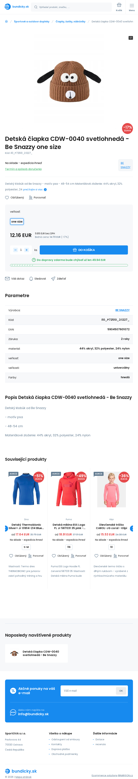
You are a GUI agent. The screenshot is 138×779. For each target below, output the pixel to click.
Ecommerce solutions (104, 775)
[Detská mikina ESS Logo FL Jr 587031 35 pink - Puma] (69, 489)
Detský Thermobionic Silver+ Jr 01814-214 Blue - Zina (26, 526)
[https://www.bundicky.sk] (6, 21)
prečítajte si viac (33, 189)
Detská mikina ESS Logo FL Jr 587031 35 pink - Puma (69, 526)
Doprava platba (60, 749)
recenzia (101, 744)
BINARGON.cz (125, 775)
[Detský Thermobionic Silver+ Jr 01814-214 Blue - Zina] (26, 489)
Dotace (100, 739)
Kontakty (56, 744)
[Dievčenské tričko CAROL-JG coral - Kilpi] (111, 489)
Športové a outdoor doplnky (31, 21)
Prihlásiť (121, 691)
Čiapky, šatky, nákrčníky (70, 21)
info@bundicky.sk (33, 714)
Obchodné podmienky (64, 754)
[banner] (16, 6)
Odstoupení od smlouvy (65, 739)
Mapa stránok (23, 777)
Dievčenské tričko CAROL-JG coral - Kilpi (111, 526)
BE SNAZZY (125, 165)
